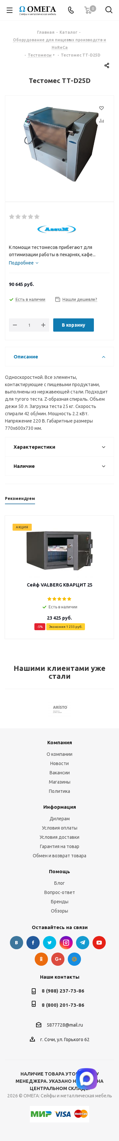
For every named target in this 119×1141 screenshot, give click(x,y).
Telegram (82, 942)
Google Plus (57, 959)
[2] (18, 217)
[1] (12, 217)
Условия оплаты (59, 828)
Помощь (59, 871)
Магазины (59, 782)
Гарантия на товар (59, 846)
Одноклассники (41, 959)
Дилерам (60, 818)
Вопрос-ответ (59, 892)
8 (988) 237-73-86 (63, 991)
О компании (59, 754)
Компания (59, 742)
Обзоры (59, 911)
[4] (31, 217)
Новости (59, 763)
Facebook (33, 942)
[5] (37, 217)
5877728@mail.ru (65, 1025)
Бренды (59, 901)
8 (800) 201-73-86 (63, 1005)
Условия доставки (59, 837)
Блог (59, 883)
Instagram (66, 942)
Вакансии (60, 772)
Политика (59, 791)
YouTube (99, 942)
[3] (24, 217)
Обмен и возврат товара (59, 855)
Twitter (49, 942)
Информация (59, 807)
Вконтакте (16, 942)
